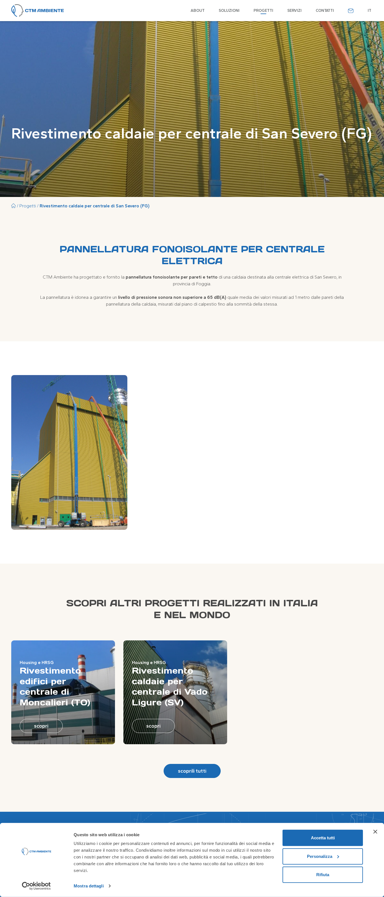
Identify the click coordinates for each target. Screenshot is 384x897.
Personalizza (319, 856)
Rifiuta (322, 874)
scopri (41, 726)
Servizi (294, 10)
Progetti (263, 10)
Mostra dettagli (89, 885)
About (198, 10)
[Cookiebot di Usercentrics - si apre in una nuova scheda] (36, 886)
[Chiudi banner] (375, 832)
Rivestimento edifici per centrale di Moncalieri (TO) (55, 686)
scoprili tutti (192, 771)
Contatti (325, 10)
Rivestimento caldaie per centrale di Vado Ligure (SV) (169, 686)
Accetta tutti (323, 837)
